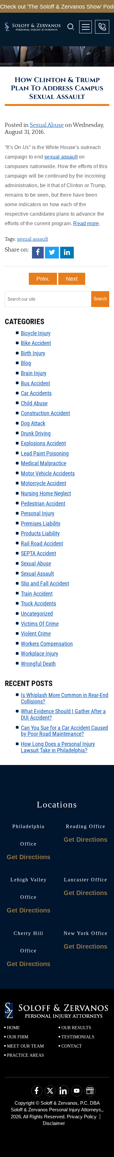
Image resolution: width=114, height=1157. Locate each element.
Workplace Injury (39, 653)
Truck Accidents (38, 603)
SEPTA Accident (38, 553)
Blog (26, 363)
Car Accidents (36, 393)
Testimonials (77, 1037)
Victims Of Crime (40, 623)
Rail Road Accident (42, 543)
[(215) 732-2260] (102, 27)
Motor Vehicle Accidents (48, 473)
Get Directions (28, 856)
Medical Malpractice (43, 463)
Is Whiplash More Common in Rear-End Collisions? (64, 698)
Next (72, 279)
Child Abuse (34, 403)
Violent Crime (36, 633)
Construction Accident (45, 413)
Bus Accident (35, 383)
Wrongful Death (38, 663)
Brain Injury (34, 373)
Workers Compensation (47, 643)
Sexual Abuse (47, 125)
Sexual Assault (37, 573)
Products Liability (40, 533)
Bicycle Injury (36, 333)
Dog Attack (33, 423)
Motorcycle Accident (43, 483)
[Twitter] (52, 252)
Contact (71, 1046)
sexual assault (61, 157)
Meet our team (25, 1046)
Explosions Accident (43, 443)
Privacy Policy (82, 1116)
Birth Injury (33, 353)
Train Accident (37, 593)
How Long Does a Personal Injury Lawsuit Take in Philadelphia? (58, 747)
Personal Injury (37, 513)
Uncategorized (37, 613)
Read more (86, 223)
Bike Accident (36, 343)
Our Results (76, 1027)
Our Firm (17, 1037)
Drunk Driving (36, 433)
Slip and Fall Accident (45, 583)
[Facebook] (38, 252)
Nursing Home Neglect (46, 493)
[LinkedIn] (67, 252)
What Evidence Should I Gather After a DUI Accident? (63, 714)
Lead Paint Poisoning (45, 453)
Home (13, 1027)
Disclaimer (54, 1123)
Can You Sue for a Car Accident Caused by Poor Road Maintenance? (64, 730)
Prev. (42, 279)
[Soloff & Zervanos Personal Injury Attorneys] (36, 27)
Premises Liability (40, 523)
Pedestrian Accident (43, 503)
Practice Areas (25, 1055)
